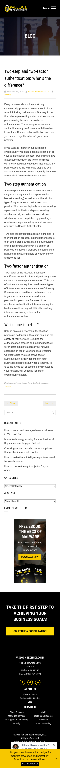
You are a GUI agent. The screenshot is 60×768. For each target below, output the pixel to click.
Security (7, 94)
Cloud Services (17, 712)
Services (30, 707)
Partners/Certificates (30, 698)
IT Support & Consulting (16, 719)
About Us (30, 689)
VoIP (43, 712)
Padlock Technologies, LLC (39, 92)
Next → (49, 403)
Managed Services (16, 716)
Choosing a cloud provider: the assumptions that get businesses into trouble (28, 450)
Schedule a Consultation (30, 631)
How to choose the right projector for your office (26, 468)
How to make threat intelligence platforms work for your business (30, 459)
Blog (30, 702)
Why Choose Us (30, 694)
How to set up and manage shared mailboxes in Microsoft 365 (28, 432)
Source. (7, 386)
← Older (11, 403)
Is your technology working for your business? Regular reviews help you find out (29, 441)
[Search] (53, 412)
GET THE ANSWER (30, 764)
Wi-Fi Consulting (43, 723)
